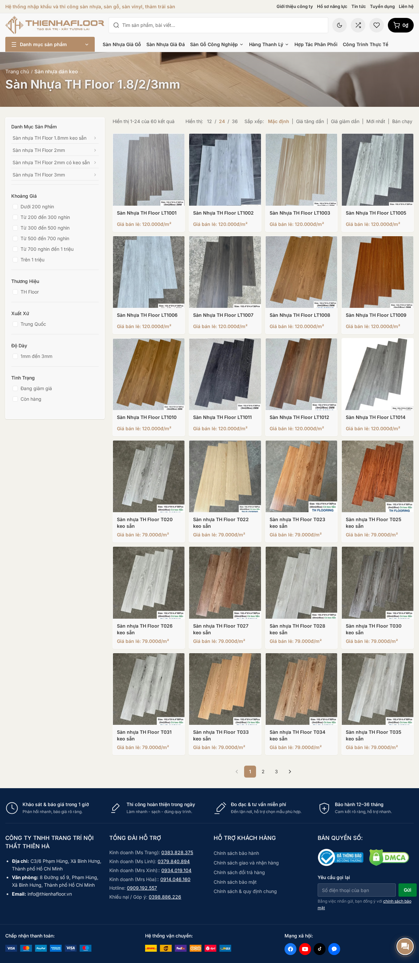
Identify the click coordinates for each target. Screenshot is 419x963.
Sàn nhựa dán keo (56, 71)
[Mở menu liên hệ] (405, 946)
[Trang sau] (290, 772)
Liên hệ (406, 6)
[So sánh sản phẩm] (358, 25)
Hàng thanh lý (266, 44)
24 (222, 121)
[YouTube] (305, 949)
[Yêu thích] (376, 25)
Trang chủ (17, 71)
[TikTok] (320, 949)
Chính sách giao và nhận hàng (246, 862)
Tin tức (358, 6)
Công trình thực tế (365, 44)
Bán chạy (402, 121)
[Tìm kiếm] (116, 25)
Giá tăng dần (310, 121)
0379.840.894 (174, 861)
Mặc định (278, 121)
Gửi (407, 890)
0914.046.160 (175, 879)
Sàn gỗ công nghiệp (214, 44)
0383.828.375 (177, 852)
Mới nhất (375, 121)
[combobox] (223, 25)
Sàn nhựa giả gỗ (122, 44)
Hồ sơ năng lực (332, 6)
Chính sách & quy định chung (245, 891)
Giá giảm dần (345, 121)
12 (209, 121)
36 (235, 121)
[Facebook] (290, 949)
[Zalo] (334, 949)
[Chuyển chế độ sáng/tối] (339, 25)
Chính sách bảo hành (236, 853)
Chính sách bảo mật (235, 882)
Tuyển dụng (382, 6)
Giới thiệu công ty (295, 6)
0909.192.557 (142, 888)
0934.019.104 (176, 870)
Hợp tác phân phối (316, 44)
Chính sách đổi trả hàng (239, 872)
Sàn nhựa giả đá (165, 44)
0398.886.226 (165, 897)
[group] (209, 808)
